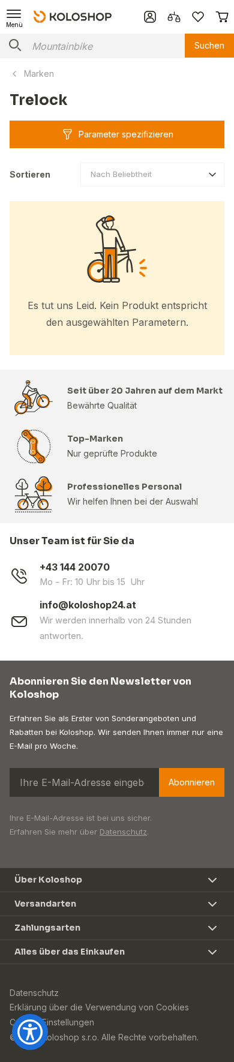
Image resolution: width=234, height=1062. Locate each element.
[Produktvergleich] (174, 16)
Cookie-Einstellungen (52, 1022)
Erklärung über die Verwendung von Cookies (99, 1007)
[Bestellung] (222, 16)
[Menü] (14, 16)
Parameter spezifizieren (126, 134)
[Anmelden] (150, 16)
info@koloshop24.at (88, 605)
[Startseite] (73, 16)
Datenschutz (123, 831)
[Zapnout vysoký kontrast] (30, 1032)
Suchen (209, 45)
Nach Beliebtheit (121, 174)
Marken (39, 73)
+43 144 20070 (75, 567)
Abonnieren (192, 782)
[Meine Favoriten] (198, 16)
